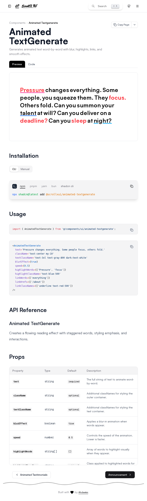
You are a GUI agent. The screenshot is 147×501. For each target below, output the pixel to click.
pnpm (33, 186)
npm (22, 186)
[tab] (17, 64)
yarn (44, 186)
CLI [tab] (14, 169)
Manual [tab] (25, 169)
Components (17, 22)
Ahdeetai (83, 492)
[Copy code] (132, 186)
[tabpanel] (73, 107)
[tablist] (73, 64)
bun (53, 186)
